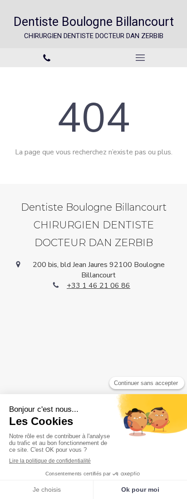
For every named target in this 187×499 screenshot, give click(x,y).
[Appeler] (47, 58)
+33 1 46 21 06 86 (98, 286)
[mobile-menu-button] (140, 58)
